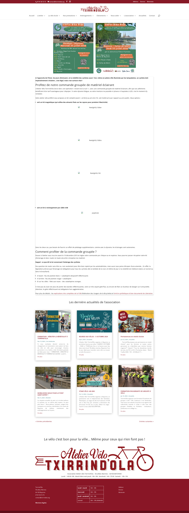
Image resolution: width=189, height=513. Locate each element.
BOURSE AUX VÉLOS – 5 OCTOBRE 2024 (93, 337)
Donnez (142, 2)
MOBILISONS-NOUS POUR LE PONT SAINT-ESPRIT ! (51, 394)
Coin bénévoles (50, 341)
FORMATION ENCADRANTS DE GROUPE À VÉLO (136, 392)
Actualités (142, 16)
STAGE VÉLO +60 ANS (87, 391)
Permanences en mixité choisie (132, 337)
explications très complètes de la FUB (67, 293)
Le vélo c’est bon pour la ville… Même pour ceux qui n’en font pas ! (94, 439)
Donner (121, 490)
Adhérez (135, 2)
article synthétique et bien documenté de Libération (133, 293)
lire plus (40, 357)
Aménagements (86, 16)
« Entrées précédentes (43, 421)
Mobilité (48, 398)
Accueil (31, 16)
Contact (152, 16)
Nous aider (115, 16)
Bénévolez (150, 2)
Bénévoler (122, 492)
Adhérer (121, 487)
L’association (129, 16)
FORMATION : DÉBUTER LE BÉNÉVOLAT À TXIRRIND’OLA (53, 337)
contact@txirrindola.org (42, 498)
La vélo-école (53, 16)
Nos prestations (69, 16)
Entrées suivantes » (146, 421)
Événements (101, 16)
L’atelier (40, 16)
